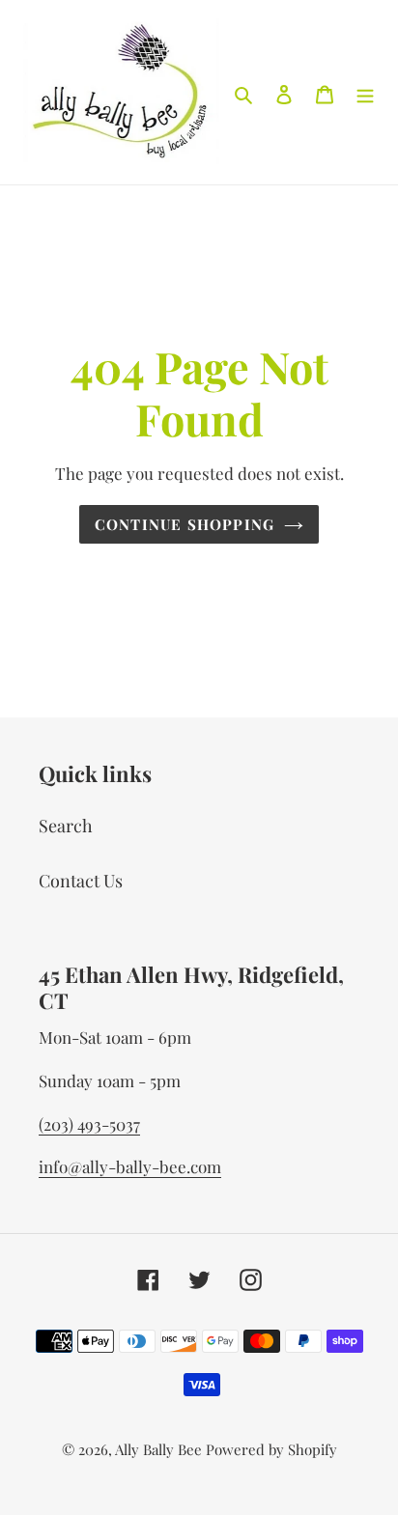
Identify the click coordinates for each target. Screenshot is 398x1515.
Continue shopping (185, 524)
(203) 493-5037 (89, 1124)
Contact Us (81, 880)
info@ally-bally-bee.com (130, 1166)
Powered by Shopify (271, 1449)
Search (66, 825)
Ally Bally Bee (158, 1449)
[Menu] (365, 92)
